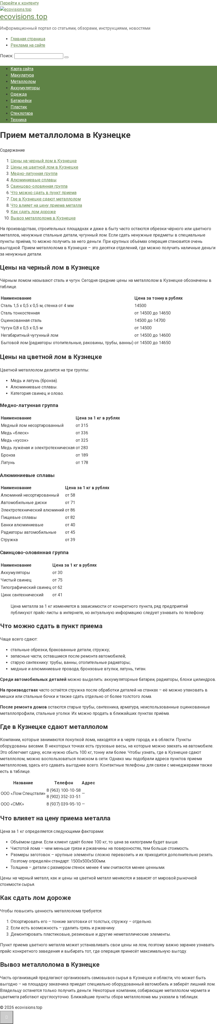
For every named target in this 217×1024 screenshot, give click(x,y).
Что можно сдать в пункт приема (43, 192)
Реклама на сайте (28, 45)
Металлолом (23, 81)
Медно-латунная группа (34, 173)
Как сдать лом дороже (33, 211)
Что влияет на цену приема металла (46, 205)
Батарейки (21, 100)
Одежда (19, 94)
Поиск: (7, 55)
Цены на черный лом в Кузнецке (44, 160)
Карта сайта (22, 68)
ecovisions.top (23, 16)
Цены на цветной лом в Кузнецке (44, 167)
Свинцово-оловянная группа (39, 186)
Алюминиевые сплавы (34, 179)
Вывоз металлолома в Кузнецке (43, 218)
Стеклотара (22, 113)
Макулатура (22, 75)
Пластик (19, 107)
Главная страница (28, 38)
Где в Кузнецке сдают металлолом (46, 199)
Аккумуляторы (25, 87)
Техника (18, 119)
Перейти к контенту (19, 3)
